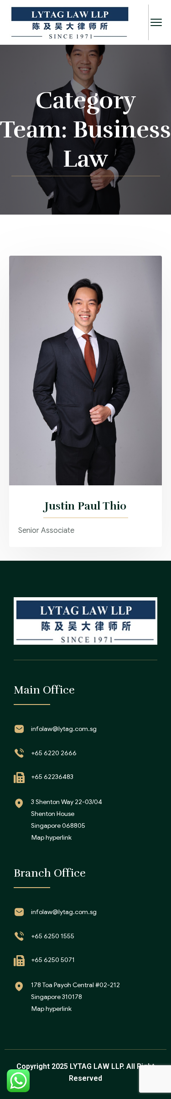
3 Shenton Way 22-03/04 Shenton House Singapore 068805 (66, 814)
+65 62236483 (52, 777)
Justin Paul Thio (85, 506)
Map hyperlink (51, 837)
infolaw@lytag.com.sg (64, 729)
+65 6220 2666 (54, 753)
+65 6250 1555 (52, 936)
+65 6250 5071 (53, 960)
